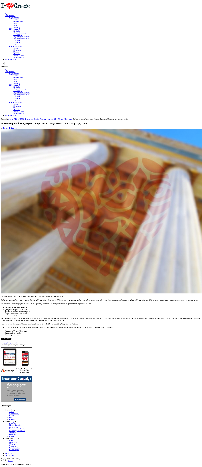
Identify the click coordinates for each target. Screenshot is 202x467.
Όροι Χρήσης (9, 455)
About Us (8, 453)
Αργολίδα (54, 119)
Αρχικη (7, 70)
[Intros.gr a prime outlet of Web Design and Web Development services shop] (16, 373)
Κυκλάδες (16, 87)
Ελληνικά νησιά (14, 85)
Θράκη (15, 104)
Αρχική (10, 119)
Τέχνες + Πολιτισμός (65, 119)
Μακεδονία (17, 106)
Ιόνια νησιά (17, 98)
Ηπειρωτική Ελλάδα (16, 102)
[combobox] (3, 63)
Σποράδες (16, 96)
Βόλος (15, 81)
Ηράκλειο (16, 83)
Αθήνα (15, 75)
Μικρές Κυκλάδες (19, 89)
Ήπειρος (16, 108)
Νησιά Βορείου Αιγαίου (21, 93)
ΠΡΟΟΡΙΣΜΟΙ (10, 72)
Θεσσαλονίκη (18, 77)
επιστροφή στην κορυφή (9, 343)
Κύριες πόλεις (14, 74)
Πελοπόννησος (18, 113)
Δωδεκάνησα (17, 91)
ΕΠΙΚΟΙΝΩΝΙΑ (10, 115)
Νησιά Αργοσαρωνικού (21, 94)
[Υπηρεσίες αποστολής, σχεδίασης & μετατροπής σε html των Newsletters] (16, 402)
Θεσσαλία (16, 110)
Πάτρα (15, 79)
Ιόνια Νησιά (13, 434)
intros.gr (10, 461)
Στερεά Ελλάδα (18, 112)
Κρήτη (15, 100)
